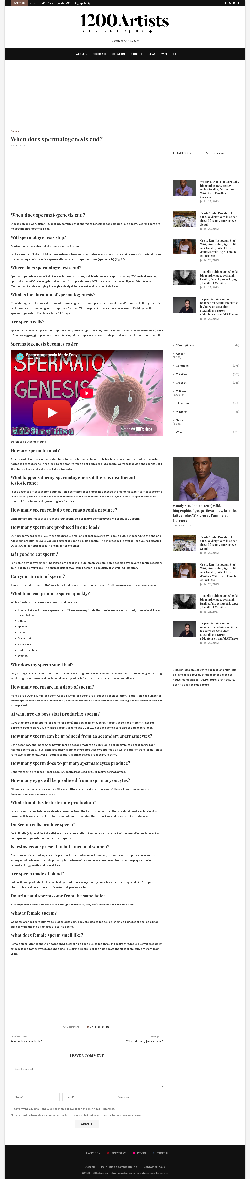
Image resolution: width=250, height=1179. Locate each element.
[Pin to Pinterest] (103, 1027)
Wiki (164, 53)
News (151, 53)
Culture (181, 391)
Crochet (137, 53)
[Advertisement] (87, 100)
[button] (30, 3)
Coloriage (99, 53)
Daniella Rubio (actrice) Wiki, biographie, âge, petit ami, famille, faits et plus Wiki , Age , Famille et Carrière (219, 277)
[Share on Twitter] (99, 1027)
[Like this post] (91, 1027)
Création (118, 53)
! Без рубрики (207, 345)
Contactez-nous (154, 1166)
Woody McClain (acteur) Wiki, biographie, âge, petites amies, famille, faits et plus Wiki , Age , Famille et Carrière (219, 189)
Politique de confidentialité (119, 1166)
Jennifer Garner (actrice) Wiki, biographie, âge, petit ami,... (71, 3)
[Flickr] (234, 3)
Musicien (207, 411)
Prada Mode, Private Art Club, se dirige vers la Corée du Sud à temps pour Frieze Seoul (218, 219)
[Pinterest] (230, 3)
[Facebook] (225, 3)
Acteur (180, 353)
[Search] (175, 54)
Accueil (81, 53)
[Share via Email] (107, 1027)
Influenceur (207, 402)
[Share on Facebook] (95, 1027)
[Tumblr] (238, 3)
